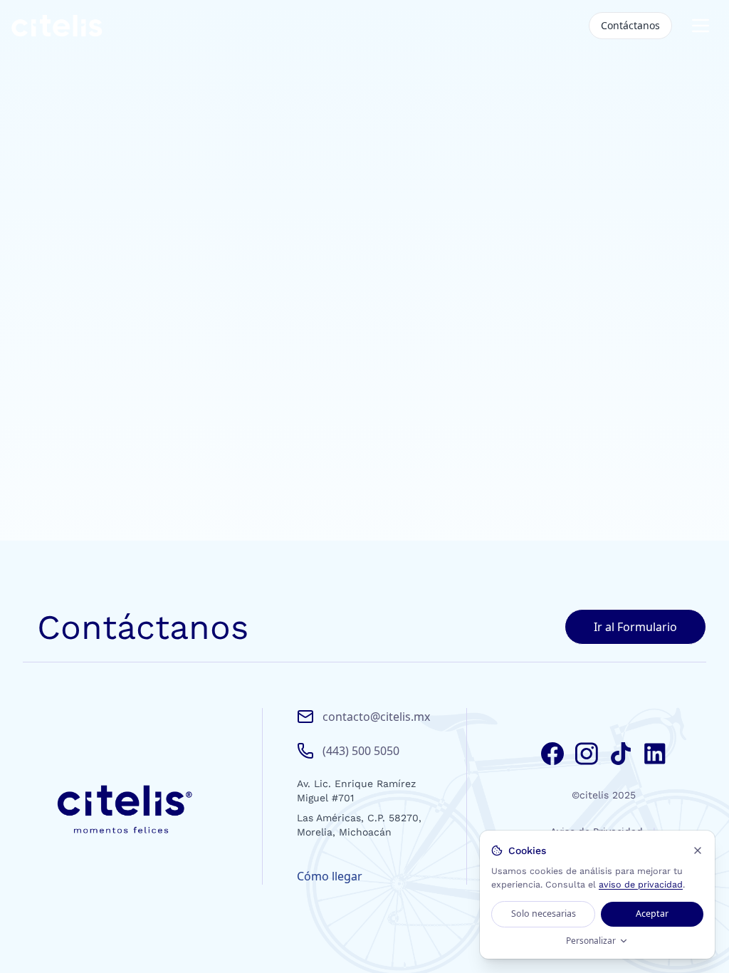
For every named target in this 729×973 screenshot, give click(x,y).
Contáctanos (630, 25)
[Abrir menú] (700, 26)
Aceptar (652, 913)
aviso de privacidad (641, 884)
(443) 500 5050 (360, 751)
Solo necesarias (543, 913)
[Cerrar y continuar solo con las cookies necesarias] (697, 850)
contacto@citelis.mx (376, 716)
